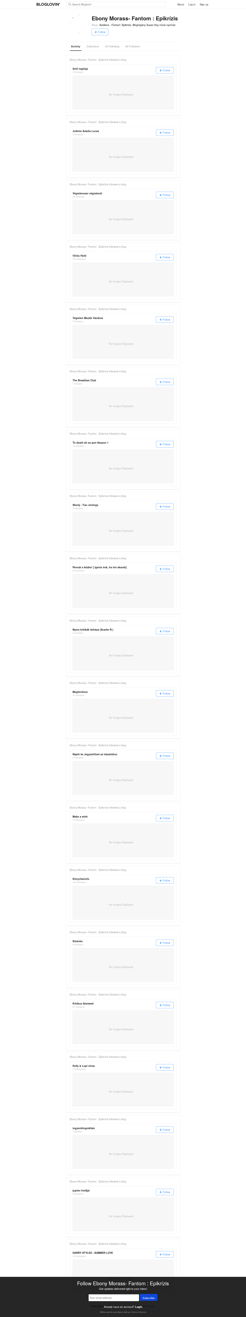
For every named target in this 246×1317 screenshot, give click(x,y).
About (180, 4)
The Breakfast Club (84, 380)
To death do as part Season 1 (91, 442)
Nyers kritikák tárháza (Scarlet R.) (93, 629)
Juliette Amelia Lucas (86, 131)
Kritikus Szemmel (83, 1003)
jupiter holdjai (81, 1190)
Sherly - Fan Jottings (85, 505)
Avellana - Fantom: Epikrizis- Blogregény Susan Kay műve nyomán (137, 25)
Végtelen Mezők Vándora (88, 318)
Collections (92, 46)
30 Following (112, 46)
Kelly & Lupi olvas (84, 1066)
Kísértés (78, 941)
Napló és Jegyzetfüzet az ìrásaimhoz (95, 754)
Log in (191, 4)
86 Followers (133, 46)
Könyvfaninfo (81, 879)
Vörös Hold (79, 255)
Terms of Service (138, 1312)
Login (138, 1307)
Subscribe (149, 1298)
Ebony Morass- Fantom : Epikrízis (89, 59)
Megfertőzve (80, 692)
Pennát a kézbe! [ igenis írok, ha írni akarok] (100, 567)
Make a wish (80, 816)
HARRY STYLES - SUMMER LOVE (93, 1253)
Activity (75, 46)
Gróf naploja (80, 68)
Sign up (204, 4)
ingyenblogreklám (84, 1128)
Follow (101, 32)
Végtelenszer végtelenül (87, 193)
